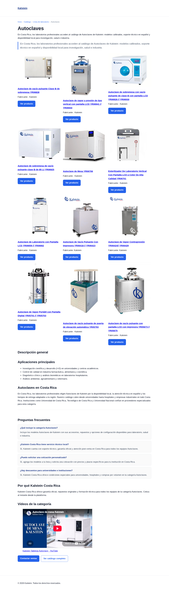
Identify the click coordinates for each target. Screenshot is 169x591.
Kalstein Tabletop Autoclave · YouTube (40, 551)
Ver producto (26, 104)
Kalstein (22, 8)
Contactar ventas (28, 558)
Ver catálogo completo (54, 558)
